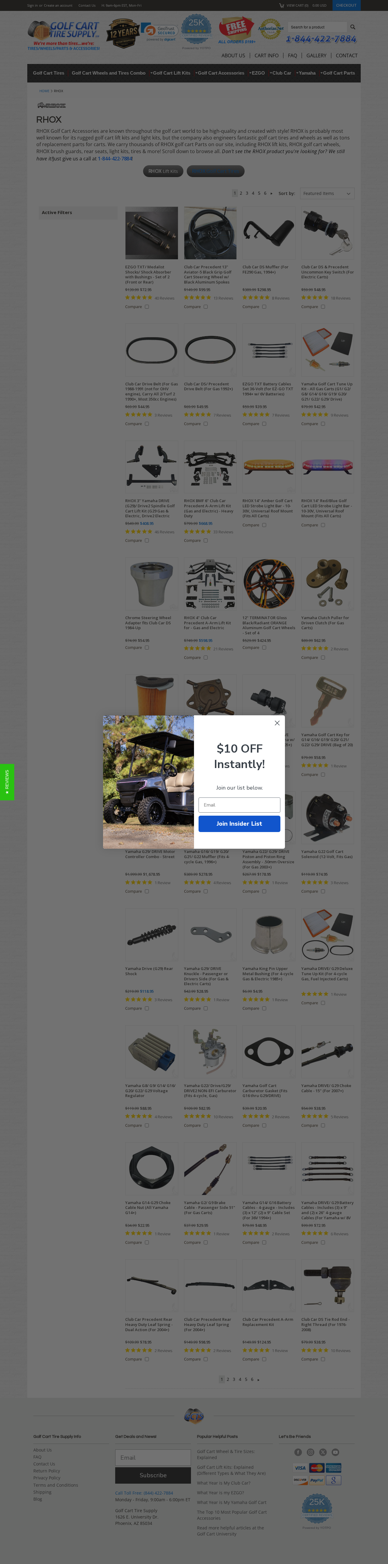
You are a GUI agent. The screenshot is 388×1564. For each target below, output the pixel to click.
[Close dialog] (277, 723)
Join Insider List (239, 824)
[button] (7, 782)
